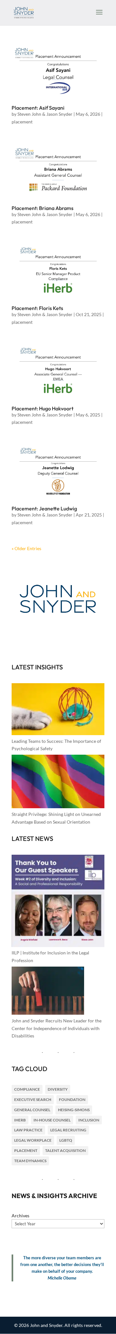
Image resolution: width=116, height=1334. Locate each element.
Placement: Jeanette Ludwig (44, 508)
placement (22, 121)
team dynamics (30, 1160)
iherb (20, 1120)
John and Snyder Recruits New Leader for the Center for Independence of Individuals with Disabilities (57, 1028)
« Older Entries (26, 548)
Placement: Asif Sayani (38, 108)
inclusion (88, 1120)
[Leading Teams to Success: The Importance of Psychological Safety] (58, 710)
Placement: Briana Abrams (42, 208)
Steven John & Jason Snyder (44, 114)
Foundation (72, 1099)
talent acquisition (65, 1150)
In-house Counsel (52, 1120)
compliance (27, 1089)
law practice (28, 1130)
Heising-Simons (74, 1109)
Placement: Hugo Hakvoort (42, 408)
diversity (58, 1089)
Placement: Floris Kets (37, 308)
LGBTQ (65, 1140)
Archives (20, 1215)
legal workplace (33, 1140)
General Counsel (32, 1109)
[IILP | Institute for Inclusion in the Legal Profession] (58, 902)
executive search (32, 1099)
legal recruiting (68, 1130)
